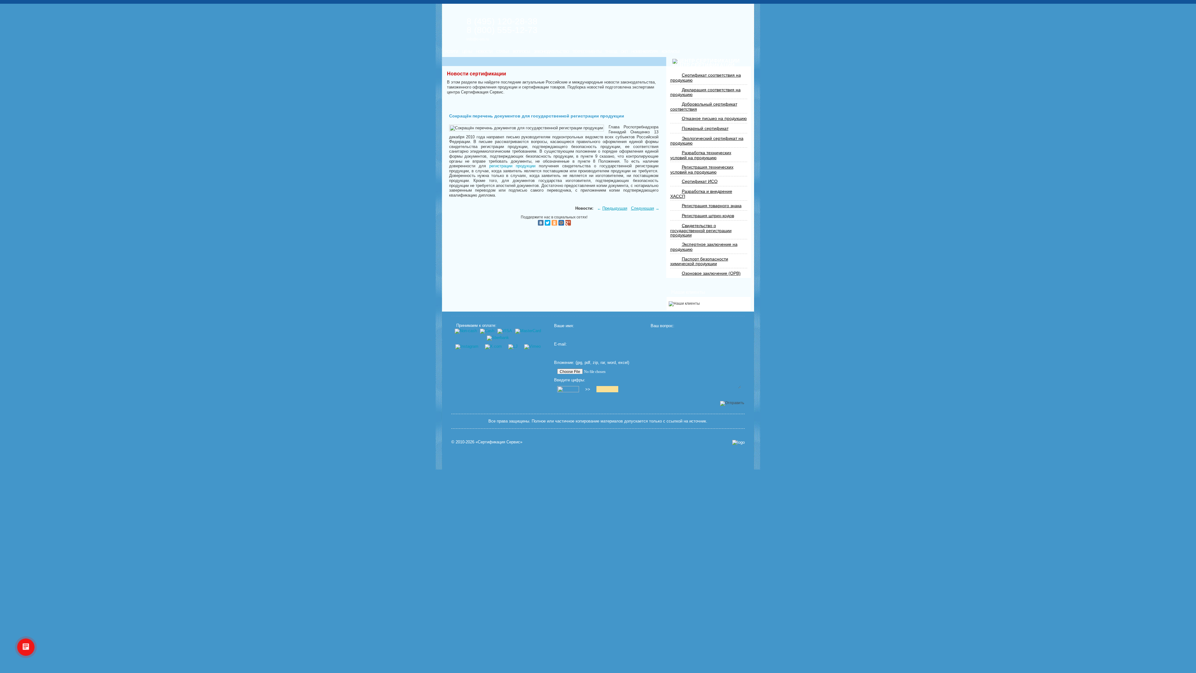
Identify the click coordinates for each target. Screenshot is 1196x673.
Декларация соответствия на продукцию (705, 92)
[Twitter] (547, 223)
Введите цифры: (569, 380)
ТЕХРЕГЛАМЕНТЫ (586, 52)
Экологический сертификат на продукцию (706, 141)
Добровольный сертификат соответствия (703, 107)
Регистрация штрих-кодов (708, 215)
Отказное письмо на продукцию (714, 118)
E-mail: (560, 344)
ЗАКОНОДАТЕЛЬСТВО (551, 52)
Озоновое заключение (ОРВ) (711, 273)
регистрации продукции (512, 166)
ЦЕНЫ (467, 52)
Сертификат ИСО (700, 181)
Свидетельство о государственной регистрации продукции (701, 230)
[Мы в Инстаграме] (467, 346)
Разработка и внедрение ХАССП (701, 194)
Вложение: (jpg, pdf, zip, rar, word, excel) (591, 362)
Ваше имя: (564, 325)
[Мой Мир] (561, 223)
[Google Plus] (568, 223)
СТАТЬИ (502, 52)
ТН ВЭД (611, 52)
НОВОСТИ (484, 52)
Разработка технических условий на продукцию (700, 155)
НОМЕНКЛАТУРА (644, 52)
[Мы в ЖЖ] (512, 346)
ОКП (624, 52)
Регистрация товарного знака (712, 205)
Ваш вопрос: (662, 325)
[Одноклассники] (554, 223)
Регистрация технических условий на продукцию (701, 169)
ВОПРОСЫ (521, 52)
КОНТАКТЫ (670, 52)
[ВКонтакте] (540, 223)
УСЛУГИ (451, 52)
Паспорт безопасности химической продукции (699, 261)
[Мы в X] (493, 346)
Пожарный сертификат (705, 128)
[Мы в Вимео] (532, 346)
